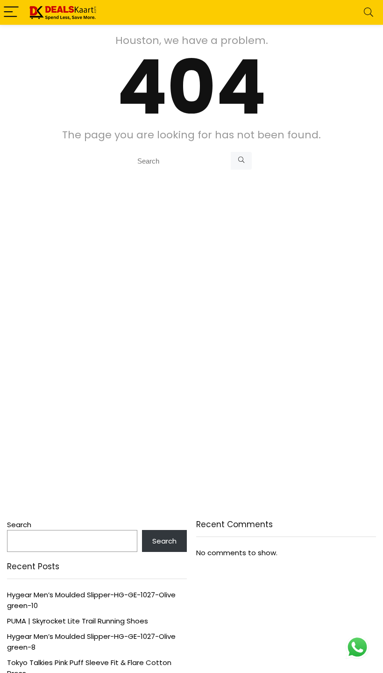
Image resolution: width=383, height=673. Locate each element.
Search (19, 525)
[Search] (368, 12)
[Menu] (11, 12)
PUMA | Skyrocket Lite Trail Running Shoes (77, 621)
